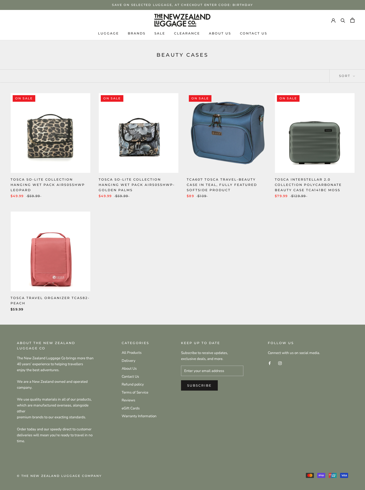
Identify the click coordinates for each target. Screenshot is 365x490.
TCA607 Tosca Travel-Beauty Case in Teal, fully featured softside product (222, 184)
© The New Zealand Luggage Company (59, 476)
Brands (137, 33)
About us (220, 33)
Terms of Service (135, 392)
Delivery (128, 360)
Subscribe (199, 385)
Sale (159, 33)
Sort (345, 76)
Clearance (187, 33)
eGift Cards (131, 408)
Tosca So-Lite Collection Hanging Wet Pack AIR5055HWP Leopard (48, 184)
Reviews (128, 400)
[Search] (343, 20)
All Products (132, 352)
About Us (129, 368)
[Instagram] (280, 363)
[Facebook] (269, 363)
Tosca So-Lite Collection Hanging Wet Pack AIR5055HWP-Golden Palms (137, 184)
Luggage (108, 33)
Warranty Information (139, 416)
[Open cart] (352, 20)
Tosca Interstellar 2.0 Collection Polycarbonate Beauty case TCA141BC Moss (308, 184)
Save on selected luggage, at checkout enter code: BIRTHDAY (182, 5)
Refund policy (133, 384)
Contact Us (253, 33)
